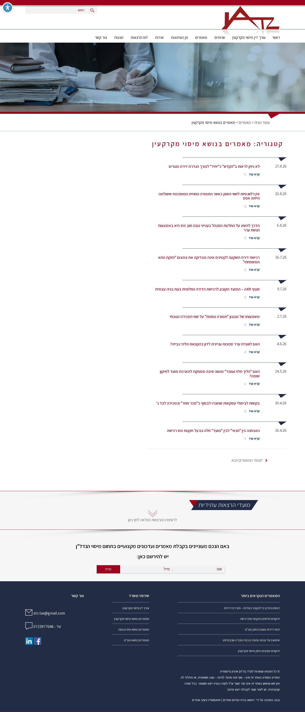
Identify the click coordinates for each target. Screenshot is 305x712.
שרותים (219, 37)
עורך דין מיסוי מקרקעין (248, 37)
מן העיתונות (179, 37)
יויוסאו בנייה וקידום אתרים (238, 700)
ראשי (276, 37)
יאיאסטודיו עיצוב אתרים (206, 700)
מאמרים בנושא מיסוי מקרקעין (131, 619)
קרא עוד (254, 174)
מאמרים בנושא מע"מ (136, 640)
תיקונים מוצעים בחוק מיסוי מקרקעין (259, 651)
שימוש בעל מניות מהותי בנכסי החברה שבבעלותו (251, 640)
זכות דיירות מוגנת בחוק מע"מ (262, 629)
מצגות (118, 37)
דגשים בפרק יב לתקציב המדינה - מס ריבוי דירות (252, 608)
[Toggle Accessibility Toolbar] (7, 7)
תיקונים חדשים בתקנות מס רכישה (260, 619)
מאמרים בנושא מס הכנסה (133, 629)
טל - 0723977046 (47, 626)
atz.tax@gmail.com (49, 613)
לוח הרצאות (139, 37)
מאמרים (201, 37)
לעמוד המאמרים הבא (247, 460)
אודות (159, 37)
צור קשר (101, 37)
